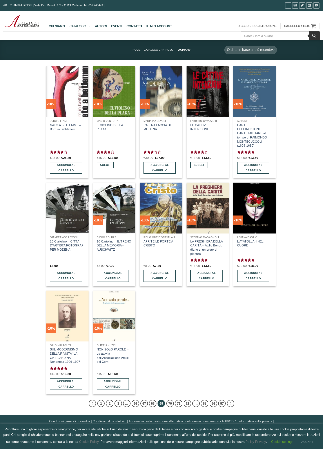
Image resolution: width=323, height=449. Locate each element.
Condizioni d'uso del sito (109, 421)
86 (213, 403)
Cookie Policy (89, 442)
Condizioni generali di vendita (69, 421)
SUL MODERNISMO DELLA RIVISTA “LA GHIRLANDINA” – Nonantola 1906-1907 (65, 355)
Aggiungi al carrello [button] (66, 168)
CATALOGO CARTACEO (158, 49)
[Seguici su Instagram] (295, 5)
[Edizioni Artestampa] (21, 21)
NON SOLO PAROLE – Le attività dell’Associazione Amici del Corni (113, 355)
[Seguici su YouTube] (316, 5)
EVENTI (116, 26)
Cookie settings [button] (282, 442)
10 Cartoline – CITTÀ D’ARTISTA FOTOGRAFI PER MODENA (67, 245)
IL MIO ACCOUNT (159, 26)
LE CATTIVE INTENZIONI (199, 127)
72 (187, 403)
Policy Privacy (255, 442)
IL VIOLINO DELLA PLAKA (110, 127)
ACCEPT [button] (307, 442)
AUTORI (101, 26)
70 (170, 403)
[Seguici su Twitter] (302, 5)
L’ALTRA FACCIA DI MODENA (157, 127)
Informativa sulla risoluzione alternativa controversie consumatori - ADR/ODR (182, 421)
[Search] (314, 35)
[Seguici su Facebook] (288, 5)
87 (222, 403)
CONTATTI (134, 26)
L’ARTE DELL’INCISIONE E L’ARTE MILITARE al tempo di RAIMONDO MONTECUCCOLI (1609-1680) (252, 135)
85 (204, 403)
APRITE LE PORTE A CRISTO (158, 243)
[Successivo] (230, 403)
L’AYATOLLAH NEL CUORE (250, 243)
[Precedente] (92, 403)
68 (152, 403)
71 (178, 403)
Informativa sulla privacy (255, 421)
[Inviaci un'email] (309, 5)
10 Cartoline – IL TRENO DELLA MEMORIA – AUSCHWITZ (114, 245)
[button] (257, 26)
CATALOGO (77, 26)
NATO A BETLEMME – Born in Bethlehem (65, 127)
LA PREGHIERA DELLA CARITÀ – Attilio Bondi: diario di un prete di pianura (206, 247)
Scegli (105, 165)
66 (135, 403)
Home (136, 49)
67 (144, 403)
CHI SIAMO (57, 26)
